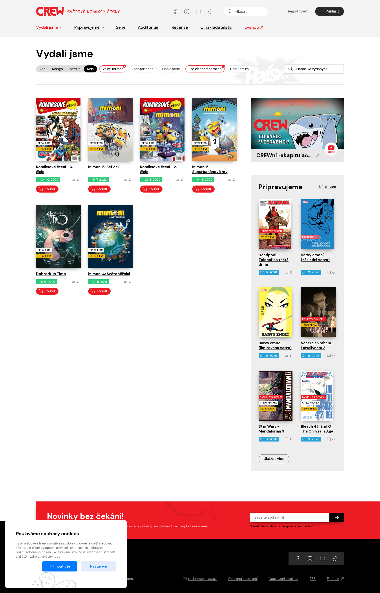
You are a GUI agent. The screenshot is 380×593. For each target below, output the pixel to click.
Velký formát (112, 69)
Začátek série (142, 69)
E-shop (252, 27)
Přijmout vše (59, 566)
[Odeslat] (336, 517)
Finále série (171, 69)
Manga (57, 69)
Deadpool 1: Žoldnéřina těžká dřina (274, 259)
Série (121, 27)
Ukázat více (274, 458)
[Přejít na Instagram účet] (187, 11)
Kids (90, 69)
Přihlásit (332, 11)
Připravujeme (87, 27)
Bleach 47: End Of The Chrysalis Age (317, 428)
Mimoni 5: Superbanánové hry (210, 169)
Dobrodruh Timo (51, 273)
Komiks (74, 69)
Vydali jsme (47, 27)
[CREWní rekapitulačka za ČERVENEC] (297, 124)
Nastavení (98, 566)
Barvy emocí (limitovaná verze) (275, 345)
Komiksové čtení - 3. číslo (54, 169)
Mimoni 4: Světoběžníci (109, 273)
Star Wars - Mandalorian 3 (271, 428)
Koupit (50, 189)
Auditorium (148, 27)
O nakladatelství (216, 27)
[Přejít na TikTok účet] (210, 11)
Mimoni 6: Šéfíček (104, 166)
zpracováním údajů (299, 526)
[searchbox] (246, 11)
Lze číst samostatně (205, 69)
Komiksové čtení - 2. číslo (158, 169)
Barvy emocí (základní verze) (315, 257)
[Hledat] (230, 11)
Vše (42, 69)
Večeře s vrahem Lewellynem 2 (316, 345)
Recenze (180, 27)
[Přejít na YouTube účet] (199, 11)
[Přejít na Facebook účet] (175, 11)
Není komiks (239, 69)
